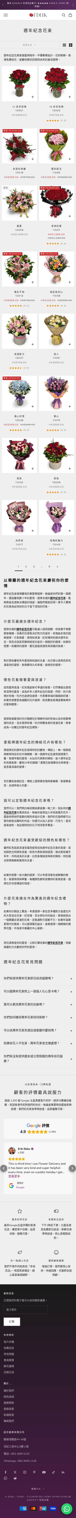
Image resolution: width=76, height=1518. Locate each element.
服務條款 (9, 1465)
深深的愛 (56, 228)
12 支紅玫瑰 (19, 108)
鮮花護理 (9, 1428)
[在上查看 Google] (12, 1150)
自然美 (19, 542)
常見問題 (9, 1416)
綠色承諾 (9, 1459)
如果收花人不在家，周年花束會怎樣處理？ (32, 1043)
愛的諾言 (56, 170)
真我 (19, 480)
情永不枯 (19, 294)
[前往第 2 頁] (57, 567)
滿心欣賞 (19, 418)
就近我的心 (56, 294)
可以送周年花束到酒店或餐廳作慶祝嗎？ (30, 1030)
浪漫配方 (19, 356)
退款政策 (9, 1471)
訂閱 (12, 1383)
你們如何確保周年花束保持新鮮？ (26, 1017)
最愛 (19, 228)
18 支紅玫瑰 (56, 108)
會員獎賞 (9, 1422)
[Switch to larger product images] (64, 45)
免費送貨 (9, 1410)
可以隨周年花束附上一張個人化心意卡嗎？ (32, 991)
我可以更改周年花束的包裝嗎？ (24, 1005)
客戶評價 (9, 1404)
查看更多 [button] (14, 1176)
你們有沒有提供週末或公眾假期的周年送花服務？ (33, 1058)
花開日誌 (9, 1434)
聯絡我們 (9, 1483)
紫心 (57, 418)
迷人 (56, 356)
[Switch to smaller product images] (70, 45)
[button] (3, 1199)
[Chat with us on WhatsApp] (66, 1508)
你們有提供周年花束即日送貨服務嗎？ (29, 978)
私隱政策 (9, 1477)
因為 (56, 480)
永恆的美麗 (19, 170)
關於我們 (9, 1453)
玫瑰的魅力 (56, 542)
